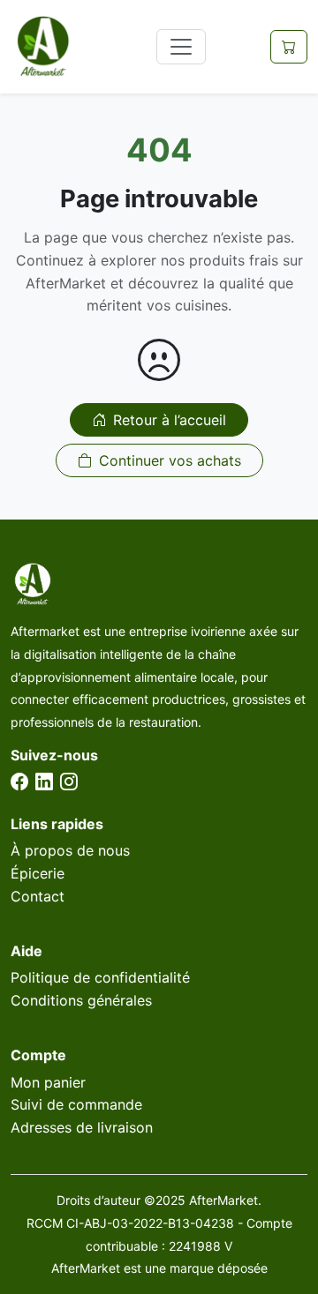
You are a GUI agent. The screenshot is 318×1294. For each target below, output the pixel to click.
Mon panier (48, 1082)
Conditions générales (81, 1000)
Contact (37, 896)
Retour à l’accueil (169, 420)
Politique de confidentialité (100, 977)
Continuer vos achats (170, 460)
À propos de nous (70, 850)
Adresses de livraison (82, 1127)
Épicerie (37, 873)
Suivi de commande (76, 1104)
